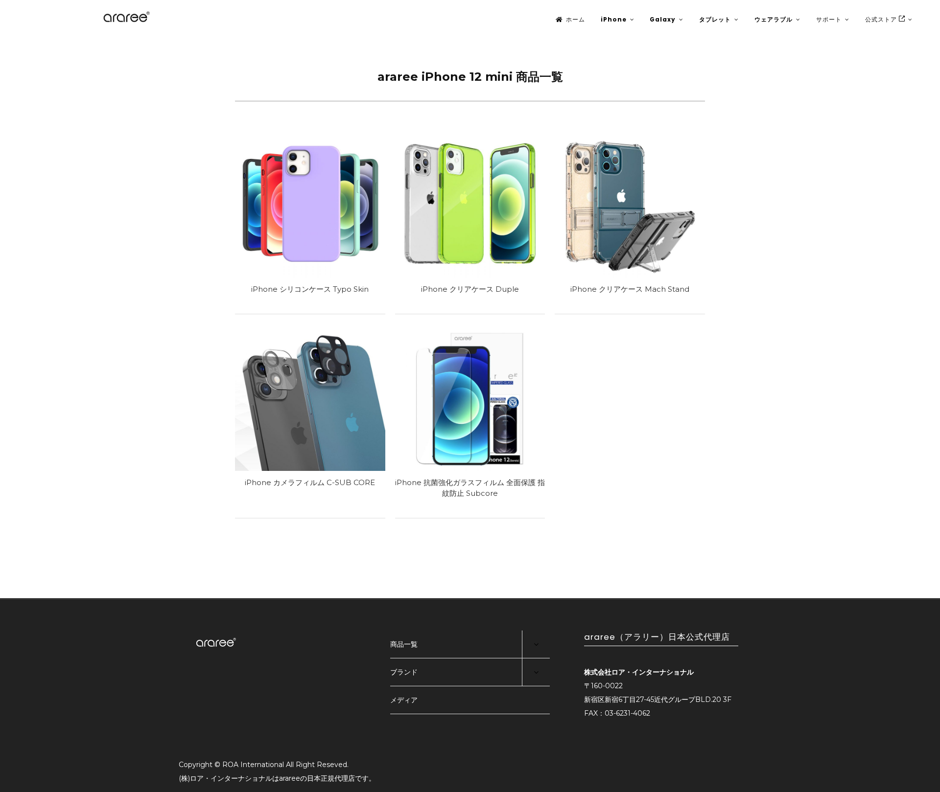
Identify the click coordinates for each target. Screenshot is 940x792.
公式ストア (882, 19)
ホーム (575, 19)
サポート (829, 19)
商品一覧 (404, 644)
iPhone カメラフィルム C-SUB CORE (310, 482)
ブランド (404, 672)
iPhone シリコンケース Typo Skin (310, 289)
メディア (404, 700)
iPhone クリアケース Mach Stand (629, 289)
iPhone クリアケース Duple (470, 289)
